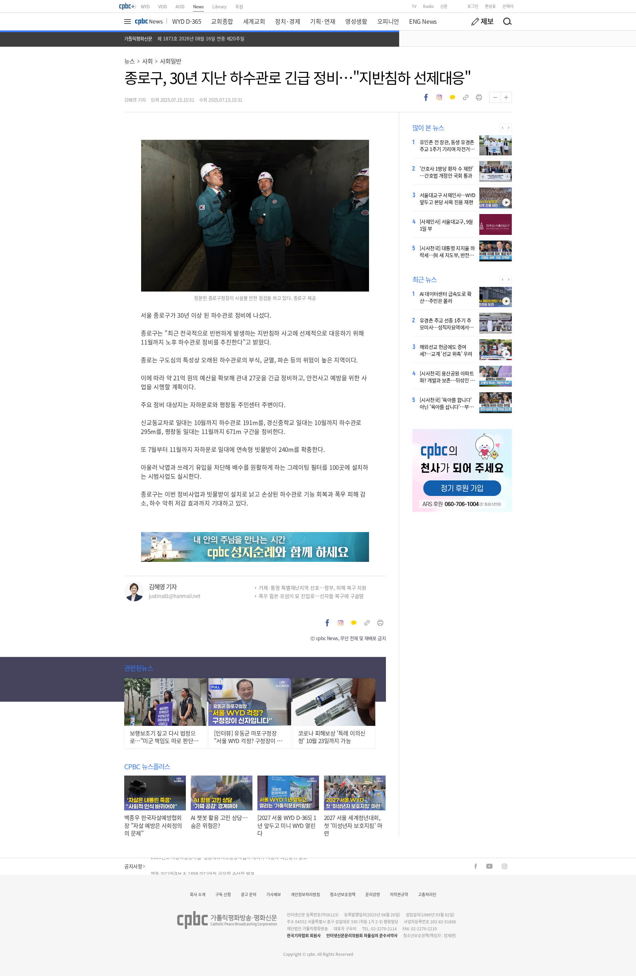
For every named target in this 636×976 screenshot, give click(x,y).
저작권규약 (399, 894)
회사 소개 (197, 894)
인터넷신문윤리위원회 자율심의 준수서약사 (362, 935)
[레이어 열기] (128, 21)
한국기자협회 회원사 (304, 935)
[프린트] (479, 97)
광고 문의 (248, 894)
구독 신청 (223, 894)
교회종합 (222, 21)
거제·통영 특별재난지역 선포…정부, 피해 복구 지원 (312, 587)
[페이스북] (476, 866)
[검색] (507, 21)
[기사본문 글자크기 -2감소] (495, 97)
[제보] (482, 21)
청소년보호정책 (342, 894)
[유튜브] (489, 866)
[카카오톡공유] (452, 97)
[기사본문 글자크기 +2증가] (506, 97)
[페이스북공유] (426, 97)
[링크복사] (465, 97)
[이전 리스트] (502, 128)
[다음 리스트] (508, 128)
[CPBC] (127, 6)
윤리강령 (372, 894)
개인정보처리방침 (305, 894)
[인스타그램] (504, 866)
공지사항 (133, 866)
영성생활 (356, 21)
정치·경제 (287, 21)
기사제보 (273, 894)
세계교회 (254, 21)
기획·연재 (322, 21)
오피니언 (388, 21)
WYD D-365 (186, 21)
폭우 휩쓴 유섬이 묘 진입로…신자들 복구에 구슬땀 (311, 595)
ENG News (423, 21)
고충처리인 (427, 894)
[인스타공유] (439, 97)
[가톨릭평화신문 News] (149, 21)
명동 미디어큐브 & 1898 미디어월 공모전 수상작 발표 (203, 866)
